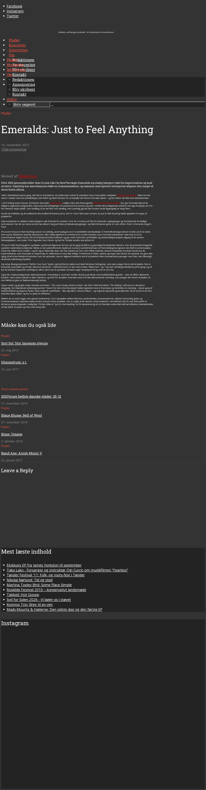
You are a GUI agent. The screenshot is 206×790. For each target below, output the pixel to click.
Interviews (16, 69)
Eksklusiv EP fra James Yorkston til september (44, 565)
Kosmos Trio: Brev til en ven (30, 604)
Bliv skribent (23, 89)
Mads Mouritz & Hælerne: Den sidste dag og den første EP (54, 609)
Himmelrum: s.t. (14, 362)
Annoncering (23, 84)
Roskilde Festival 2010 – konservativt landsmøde (46, 589)
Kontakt (19, 94)
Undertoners (56, 202)
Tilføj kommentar (14, 149)
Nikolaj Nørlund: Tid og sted (30, 579)
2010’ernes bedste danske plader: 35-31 (31, 396)
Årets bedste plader (15, 389)
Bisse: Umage (11, 434)
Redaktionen (23, 79)
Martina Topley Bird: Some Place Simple (39, 584)
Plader (12, 59)
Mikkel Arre (28, 176)
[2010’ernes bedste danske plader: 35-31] (11, 383)
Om (9, 74)
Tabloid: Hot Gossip (23, 594)
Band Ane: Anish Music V (21, 453)
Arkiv (12, 99)
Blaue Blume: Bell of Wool (21, 415)
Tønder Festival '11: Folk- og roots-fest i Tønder (46, 575)
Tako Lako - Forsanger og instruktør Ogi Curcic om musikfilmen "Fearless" (67, 570)
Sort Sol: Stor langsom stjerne (24, 343)
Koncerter (15, 64)
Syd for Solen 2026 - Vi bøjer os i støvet (39, 599)
